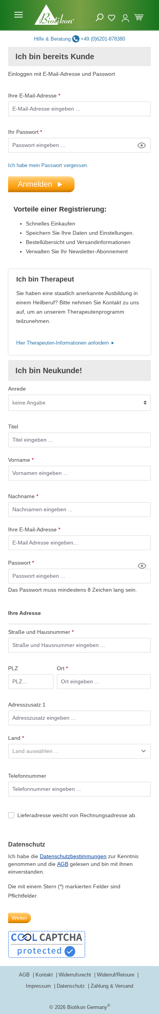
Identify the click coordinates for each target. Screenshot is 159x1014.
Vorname (21, 460)
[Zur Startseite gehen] (54, 14)
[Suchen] (99, 17)
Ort (62, 668)
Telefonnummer (27, 776)
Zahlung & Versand (112, 986)
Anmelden (35, 184)
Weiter (19, 918)
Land (16, 738)
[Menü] (18, 15)
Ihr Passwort (25, 132)
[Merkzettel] (112, 16)
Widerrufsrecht (76, 975)
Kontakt (45, 975)
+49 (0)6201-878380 (103, 39)
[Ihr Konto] (125, 14)
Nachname (23, 496)
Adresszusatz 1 (27, 705)
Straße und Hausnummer (41, 632)
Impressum (39, 986)
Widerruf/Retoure (116, 975)
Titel (13, 426)
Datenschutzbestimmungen (73, 856)
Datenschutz (71, 986)
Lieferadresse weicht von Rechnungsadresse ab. (77, 815)
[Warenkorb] (139, 16)
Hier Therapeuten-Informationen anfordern (63, 343)
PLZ (13, 668)
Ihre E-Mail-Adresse (34, 95)
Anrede (17, 389)
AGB (62, 864)
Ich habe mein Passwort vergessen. (48, 165)
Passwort (21, 563)
